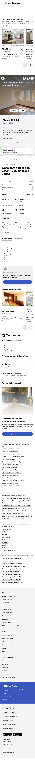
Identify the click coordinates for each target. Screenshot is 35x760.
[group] (13, 44)
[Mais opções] (32, 78)
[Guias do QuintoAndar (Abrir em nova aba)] (10, 708)
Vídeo (23, 110)
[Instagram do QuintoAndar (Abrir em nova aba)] (7, 708)
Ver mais (6, 232)
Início (3, 159)
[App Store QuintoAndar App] (17, 734)
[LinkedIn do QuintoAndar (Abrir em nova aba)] (13, 708)
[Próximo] (30, 65)
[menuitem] (5, 159)
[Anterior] (25, 65)
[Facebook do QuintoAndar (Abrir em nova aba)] (4, 708)
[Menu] (2, 3)
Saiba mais (17, 282)
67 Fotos (15, 110)
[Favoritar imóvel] (28, 78)
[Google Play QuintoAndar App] (8, 734)
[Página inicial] (12, 3)
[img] (13, 36)
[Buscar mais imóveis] (3, 78)
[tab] (7, 238)
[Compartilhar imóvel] (24, 78)
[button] (17, 357)
